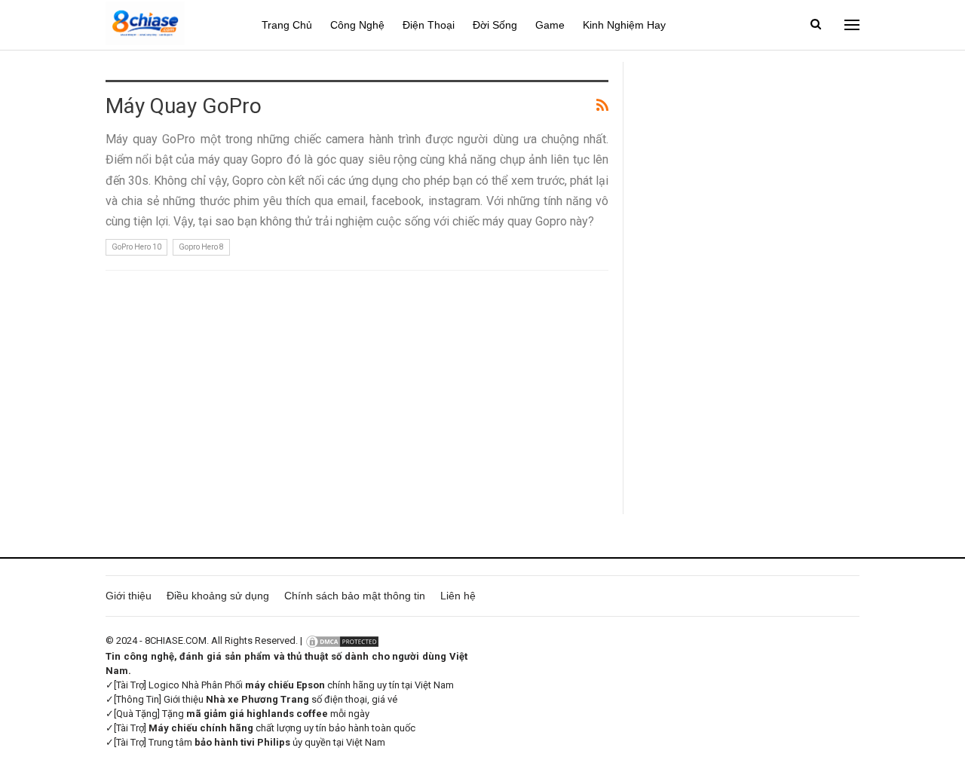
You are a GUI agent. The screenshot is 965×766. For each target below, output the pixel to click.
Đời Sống (495, 25)
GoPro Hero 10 (136, 247)
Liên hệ (458, 596)
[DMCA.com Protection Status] (342, 640)
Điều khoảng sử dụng (218, 596)
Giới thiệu (129, 596)
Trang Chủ (287, 25)
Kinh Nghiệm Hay (624, 25)
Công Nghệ (357, 25)
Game (550, 25)
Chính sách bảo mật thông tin (354, 596)
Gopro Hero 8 (201, 247)
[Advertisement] (749, 288)
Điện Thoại (429, 25)
